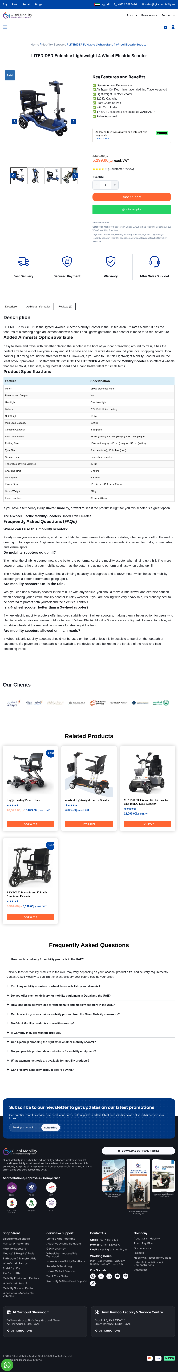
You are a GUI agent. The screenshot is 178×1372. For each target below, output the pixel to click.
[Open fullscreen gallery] (74, 163)
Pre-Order (89, 824)
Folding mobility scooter (128, 234)
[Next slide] (73, 121)
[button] (18, 175)
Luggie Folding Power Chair (24, 800)
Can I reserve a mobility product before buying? (42, 1069)
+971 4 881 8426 (104, 1239)
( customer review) (121, 169)
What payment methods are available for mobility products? (50, 1060)
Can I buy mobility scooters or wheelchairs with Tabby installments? (55, 986)
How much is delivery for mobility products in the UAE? (47, 959)
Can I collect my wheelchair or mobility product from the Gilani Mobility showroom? (65, 1014)
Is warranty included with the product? (36, 1032)
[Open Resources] (157, 15)
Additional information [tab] (38, 306)
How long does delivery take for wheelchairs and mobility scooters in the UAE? (63, 1004)
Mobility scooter (119, 238)
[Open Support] (174, 15)
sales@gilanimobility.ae (109, 1249)
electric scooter (106, 234)
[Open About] (136, 15)
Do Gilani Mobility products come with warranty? (43, 1023)
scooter (149, 238)
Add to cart (132, 197)
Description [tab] (11, 306)
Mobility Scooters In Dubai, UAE (120, 226)
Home (35, 44)
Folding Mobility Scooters (151, 226)
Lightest (146, 234)
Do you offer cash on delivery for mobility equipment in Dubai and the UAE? (61, 995)
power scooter (136, 238)
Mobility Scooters (53, 44)
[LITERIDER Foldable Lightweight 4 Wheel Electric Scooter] (44, 109)
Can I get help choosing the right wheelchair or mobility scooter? (53, 1042)
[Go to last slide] (14, 121)
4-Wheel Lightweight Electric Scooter (87, 800)
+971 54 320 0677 (105, 1244)
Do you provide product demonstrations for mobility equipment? (53, 1051)
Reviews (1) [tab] (65, 306)
